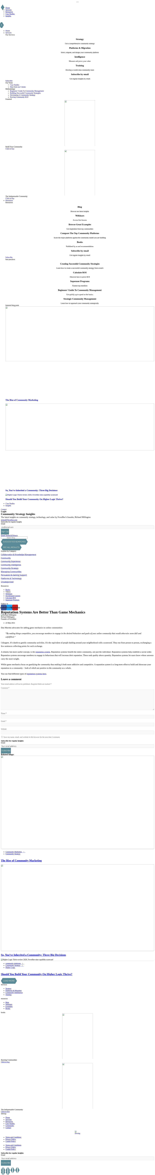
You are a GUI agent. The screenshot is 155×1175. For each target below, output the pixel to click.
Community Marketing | (15, 852)
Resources (9, 12)
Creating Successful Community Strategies (80, 264)
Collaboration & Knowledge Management (18, 554)
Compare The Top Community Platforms (79, 233)
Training (80, 65)
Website (4, 729)
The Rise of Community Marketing (21, 400)
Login (3, 511)
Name (4, 713)
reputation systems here (36, 674)
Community (6, 558)
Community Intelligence (11, 565)
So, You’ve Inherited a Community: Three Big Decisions (31, 490)
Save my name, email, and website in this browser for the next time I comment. (32, 737)
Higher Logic (10, 967)
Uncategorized (7, 582)
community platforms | (14, 963)
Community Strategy (9, 568)
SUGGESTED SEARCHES (14, 542)
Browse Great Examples (80, 224)
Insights (8, 16)
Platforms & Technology (11, 578)
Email (3, 524)
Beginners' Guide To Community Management (80, 290)
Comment (5, 688)
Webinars (79, 215)
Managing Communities (11, 571)
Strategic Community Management (79, 299)
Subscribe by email (80, 74)
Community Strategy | (14, 965)
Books (80, 242)
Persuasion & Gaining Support (14, 575)
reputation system (43, 652)
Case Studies (10, 14)
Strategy (80, 39)
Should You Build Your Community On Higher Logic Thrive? (34, 499)
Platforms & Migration (80, 48)
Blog (80, 207)
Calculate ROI (79, 272)
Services (8, 10)
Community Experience (10, 561)
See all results (11, 547)
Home (7, 8)
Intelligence (80, 57)
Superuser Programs (79, 281)
